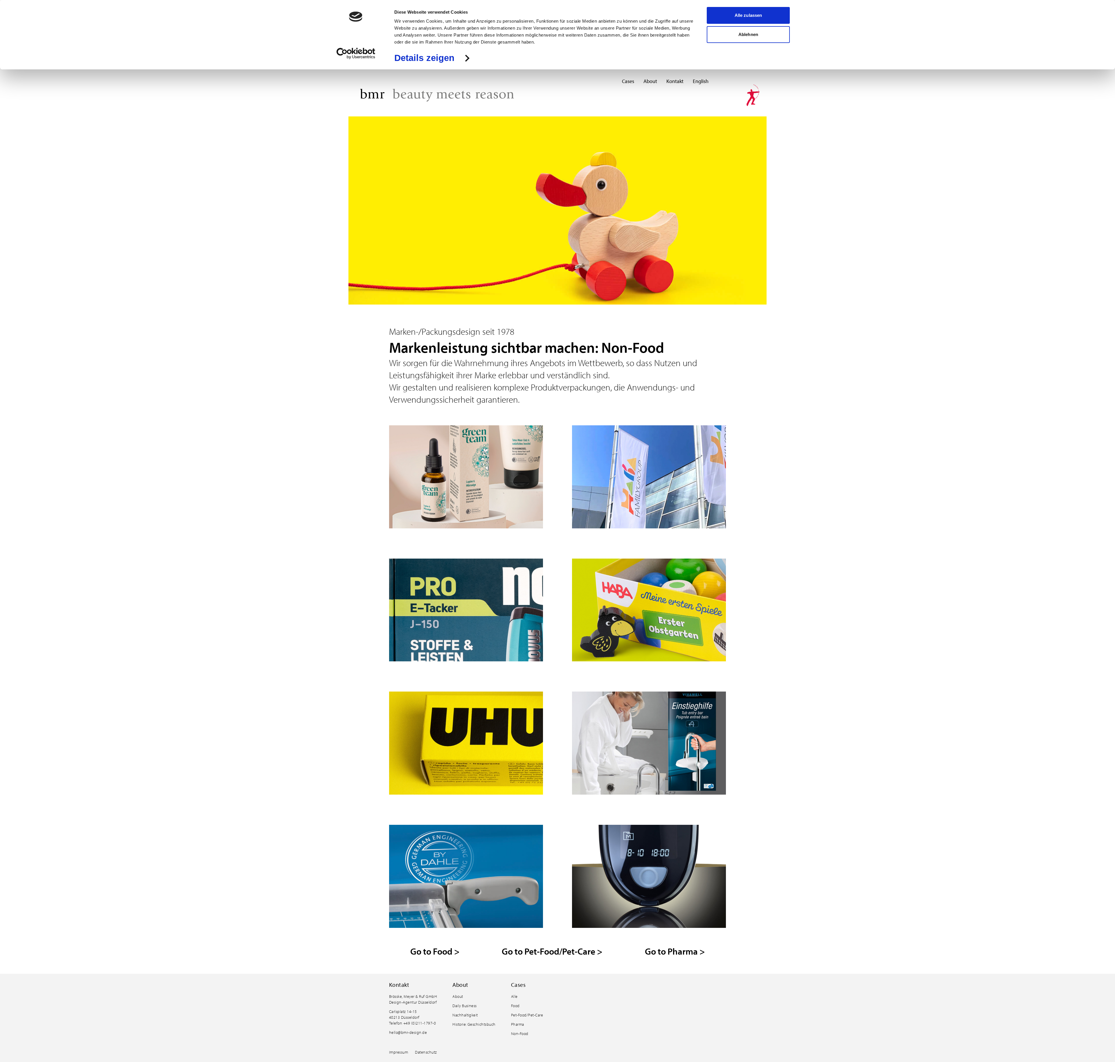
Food (515, 1005)
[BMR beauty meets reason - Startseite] (437, 95)
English (700, 81)
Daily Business (464, 1005)
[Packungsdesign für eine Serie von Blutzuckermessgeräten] (649, 877)
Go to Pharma (675, 951)
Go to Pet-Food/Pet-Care (552, 951)
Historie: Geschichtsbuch (474, 1024)
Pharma (517, 1024)
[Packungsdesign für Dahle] (466, 877)
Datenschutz (426, 1052)
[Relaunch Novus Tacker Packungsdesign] (466, 611)
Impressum (398, 1052)
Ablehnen (748, 34)
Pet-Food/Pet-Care (527, 1015)
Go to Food (434, 951)
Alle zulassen (748, 15)
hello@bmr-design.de (408, 1032)
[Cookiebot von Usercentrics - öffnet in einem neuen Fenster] (355, 53)
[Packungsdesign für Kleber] (466, 744)
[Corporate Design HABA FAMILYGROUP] (649, 477)
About (650, 81)
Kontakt (675, 81)
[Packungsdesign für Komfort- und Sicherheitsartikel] (649, 744)
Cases (628, 81)
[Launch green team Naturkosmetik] (466, 477)
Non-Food (519, 1033)
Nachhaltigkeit (465, 1015)
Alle (514, 996)
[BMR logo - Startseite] (753, 95)
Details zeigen (424, 58)
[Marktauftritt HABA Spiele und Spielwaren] (649, 611)
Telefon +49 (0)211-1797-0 (412, 1023)
